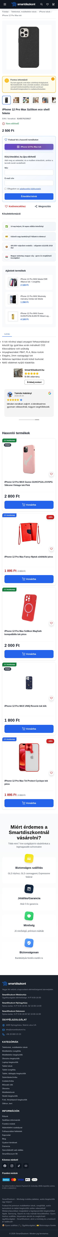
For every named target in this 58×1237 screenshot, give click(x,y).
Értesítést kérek (29, 196)
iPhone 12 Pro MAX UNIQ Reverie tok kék (25, 706)
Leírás (7, 334)
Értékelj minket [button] (34, 382)
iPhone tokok (44, 12)
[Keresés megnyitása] (41, 4)
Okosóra (5, 1088)
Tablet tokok (7, 1066)
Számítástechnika (9, 1077)
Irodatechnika (8, 1081)
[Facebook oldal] (5, 1165)
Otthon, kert (7, 1103)
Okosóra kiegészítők (11, 1058)
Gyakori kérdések (9, 1142)
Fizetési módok (8, 1124)
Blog (4, 1139)
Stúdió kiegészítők (10, 1096)
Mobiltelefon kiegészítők (12, 1055)
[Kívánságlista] (47, 4)
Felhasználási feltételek (12, 1131)
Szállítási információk (11, 1120)
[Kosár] (53, 4)
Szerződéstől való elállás (12, 1150)
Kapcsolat (6, 1135)
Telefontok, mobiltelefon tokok (24, 12)
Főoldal (5, 12)
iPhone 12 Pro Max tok (12, 15)
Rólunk (5, 1116)
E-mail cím (9, 178)
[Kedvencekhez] (51, 474)
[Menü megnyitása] (5, 4)
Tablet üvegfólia (9, 1070)
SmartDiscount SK (10, 1154)
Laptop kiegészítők (10, 1062)
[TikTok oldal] (19, 1165)
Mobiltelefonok (8, 1092)
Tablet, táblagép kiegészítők (14, 1073)
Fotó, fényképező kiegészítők (14, 1100)
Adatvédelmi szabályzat (12, 1127)
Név (6, 168)
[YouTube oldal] (26, 1165)
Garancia (6, 1146)
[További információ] (52, 79)
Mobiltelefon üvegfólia (11, 1051)
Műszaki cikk (7, 1085)
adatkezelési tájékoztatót (30, 189)
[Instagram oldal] (12, 1165)
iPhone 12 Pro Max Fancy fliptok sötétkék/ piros (28, 557)
